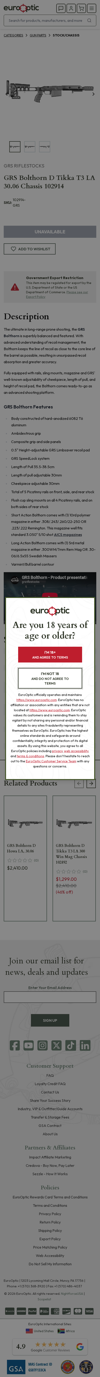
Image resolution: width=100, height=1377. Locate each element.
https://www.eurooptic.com (37, 700)
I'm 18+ (50, 654)
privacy (57, 751)
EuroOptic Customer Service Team (51, 761)
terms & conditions (30, 756)
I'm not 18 (50, 678)
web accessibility (76, 751)
